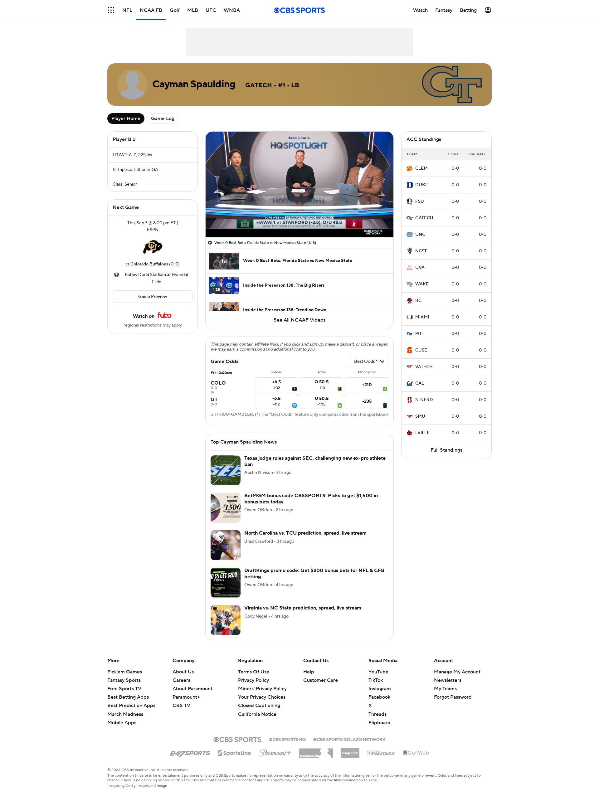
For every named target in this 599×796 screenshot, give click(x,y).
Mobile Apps (121, 723)
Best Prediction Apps (131, 705)
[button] (111, 10)
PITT (419, 334)
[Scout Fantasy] (381, 753)
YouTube (378, 672)
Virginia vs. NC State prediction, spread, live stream (302, 608)
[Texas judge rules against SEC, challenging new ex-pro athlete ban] (226, 470)
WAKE (422, 284)
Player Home (125, 118)
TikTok (375, 680)
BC (418, 300)
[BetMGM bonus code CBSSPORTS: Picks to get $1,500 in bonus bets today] (226, 508)
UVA (420, 267)
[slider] (299, 219)
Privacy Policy (253, 680)
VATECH (424, 367)
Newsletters (447, 680)
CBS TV (181, 705)
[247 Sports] (190, 752)
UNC (420, 234)
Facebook (379, 697)
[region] (299, 184)
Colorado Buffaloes (149, 264)
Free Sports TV (124, 689)
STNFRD (424, 400)
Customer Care (320, 680)
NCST (421, 251)
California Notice (257, 714)
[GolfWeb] (416, 753)
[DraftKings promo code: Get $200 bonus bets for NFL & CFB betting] (226, 583)
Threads (377, 714)
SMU (420, 416)
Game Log (162, 118)
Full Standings (446, 450)
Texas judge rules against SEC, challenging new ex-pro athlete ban (315, 461)
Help (308, 672)
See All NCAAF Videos (299, 320)
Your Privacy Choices (261, 697)
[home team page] (153, 247)
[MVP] (350, 751)
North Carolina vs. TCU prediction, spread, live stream (305, 533)
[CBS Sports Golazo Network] (349, 739)
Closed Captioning (259, 705)
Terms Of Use (253, 672)
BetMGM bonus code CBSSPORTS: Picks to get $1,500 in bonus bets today (311, 499)
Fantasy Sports (124, 680)
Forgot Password (453, 697)
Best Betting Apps (128, 697)
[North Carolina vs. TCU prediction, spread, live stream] (226, 545)
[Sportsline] (234, 752)
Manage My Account (457, 672)
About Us (183, 672)
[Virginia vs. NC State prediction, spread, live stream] (226, 620)
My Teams (445, 689)
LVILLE (422, 433)
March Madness (125, 714)
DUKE (421, 185)
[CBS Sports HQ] (287, 739)
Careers (181, 680)
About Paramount (192, 689)
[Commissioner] (316, 751)
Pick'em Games (124, 672)
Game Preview (152, 296)
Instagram (379, 689)
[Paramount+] (275, 752)
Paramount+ (186, 697)
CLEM (421, 168)
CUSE (421, 350)
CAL (419, 383)
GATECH (424, 218)
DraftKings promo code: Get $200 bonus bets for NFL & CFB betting (314, 573)
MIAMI (422, 317)
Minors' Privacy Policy (262, 689)
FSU (419, 201)
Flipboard (379, 723)
